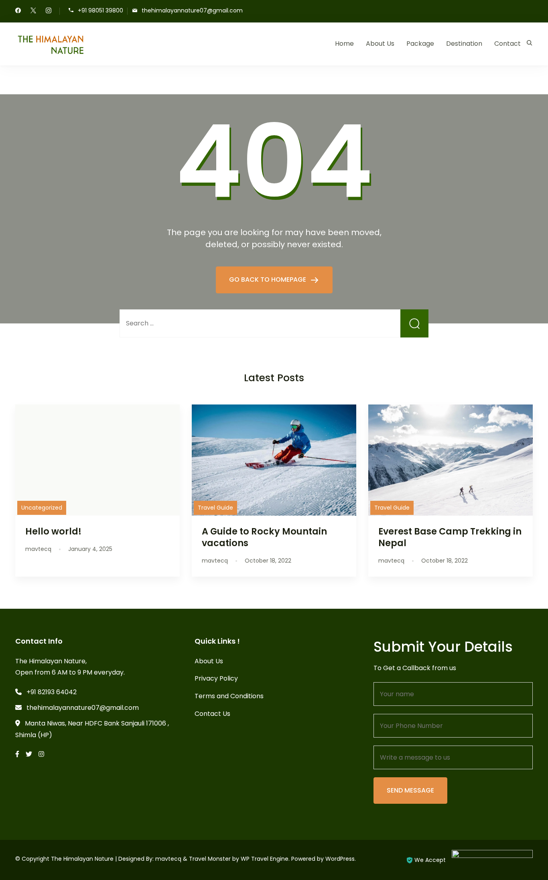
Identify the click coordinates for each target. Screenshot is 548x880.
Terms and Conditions (229, 696)
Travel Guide (215, 508)
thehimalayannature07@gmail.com (192, 11)
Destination (464, 43)
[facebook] (18, 11)
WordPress (340, 859)
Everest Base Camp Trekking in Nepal (450, 537)
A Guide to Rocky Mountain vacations (264, 537)
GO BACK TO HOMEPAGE (268, 279)
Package (420, 43)
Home (344, 43)
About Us (380, 43)
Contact (507, 43)
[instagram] (48, 11)
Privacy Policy (216, 678)
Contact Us (212, 713)
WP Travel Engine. (265, 859)
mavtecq (168, 859)
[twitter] (33, 11)
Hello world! (53, 531)
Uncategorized (41, 508)
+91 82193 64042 (51, 692)
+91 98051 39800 (100, 11)
